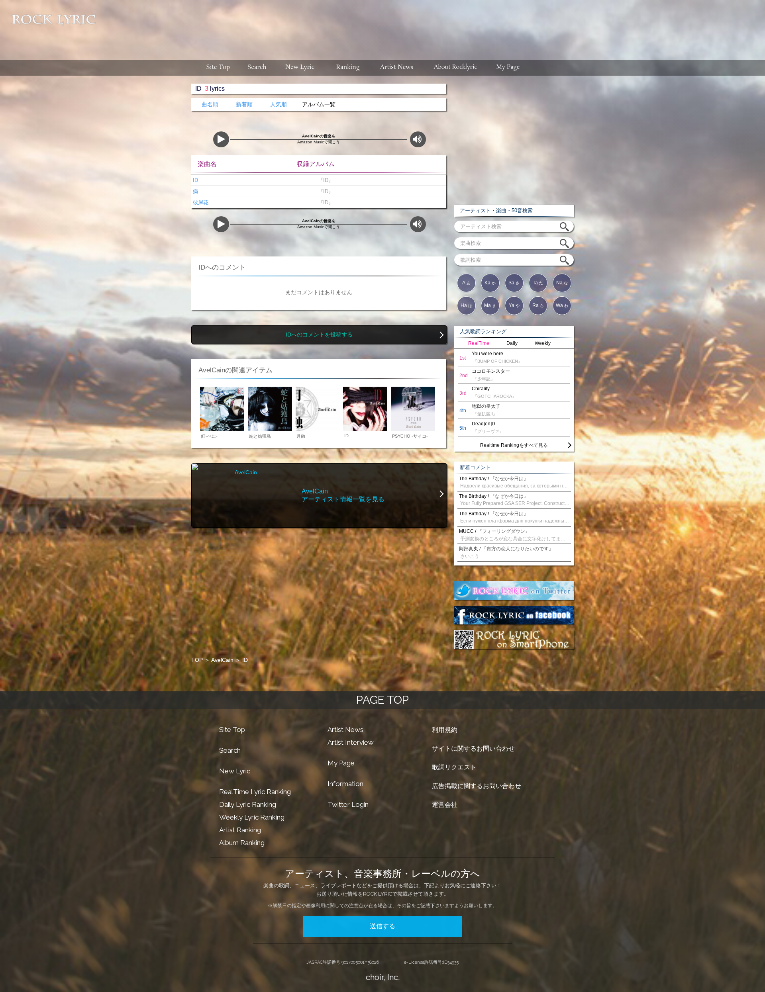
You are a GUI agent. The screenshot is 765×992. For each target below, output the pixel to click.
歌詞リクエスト (454, 767)
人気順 (278, 105)
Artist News (345, 730)
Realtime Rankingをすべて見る (514, 445)
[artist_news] (397, 68)
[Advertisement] (433, 26)
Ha (466, 305)
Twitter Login (348, 804)
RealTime (478, 343)
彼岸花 (199, 202)
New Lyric (234, 771)
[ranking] (348, 68)
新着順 (244, 105)
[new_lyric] (300, 68)
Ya (514, 305)
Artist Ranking (240, 830)
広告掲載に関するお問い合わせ (476, 786)
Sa (514, 283)
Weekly (543, 343)
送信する (382, 926)
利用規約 (444, 730)
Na (562, 283)
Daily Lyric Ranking (247, 804)
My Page (341, 763)
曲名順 (210, 105)
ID (194, 180)
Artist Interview (351, 742)
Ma (490, 305)
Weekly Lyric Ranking (251, 817)
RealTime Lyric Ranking (255, 792)
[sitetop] (217, 68)
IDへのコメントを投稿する (319, 335)
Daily (512, 343)
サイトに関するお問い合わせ (473, 748)
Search (230, 750)
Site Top (232, 730)
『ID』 (324, 180)
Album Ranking (242, 843)
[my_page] (508, 68)
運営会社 (444, 804)
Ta (538, 283)
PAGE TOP (382, 699)
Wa (562, 305)
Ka (490, 283)
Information (345, 784)
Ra (538, 305)
